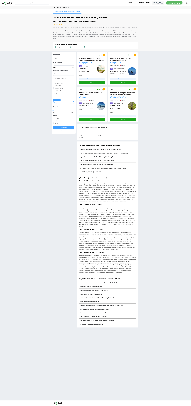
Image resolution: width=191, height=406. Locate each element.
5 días (80, 135)
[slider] (59, 24)
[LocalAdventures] (8, 3)
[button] (107, 149)
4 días (119, 133)
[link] (54, 7)
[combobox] (59, 74)
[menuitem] (132, 3)
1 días (80, 133)
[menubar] (174, 3)
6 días (99, 135)
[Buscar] (16, 2)
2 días (99, 133)
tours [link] (68, 7)
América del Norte (61, 7)
